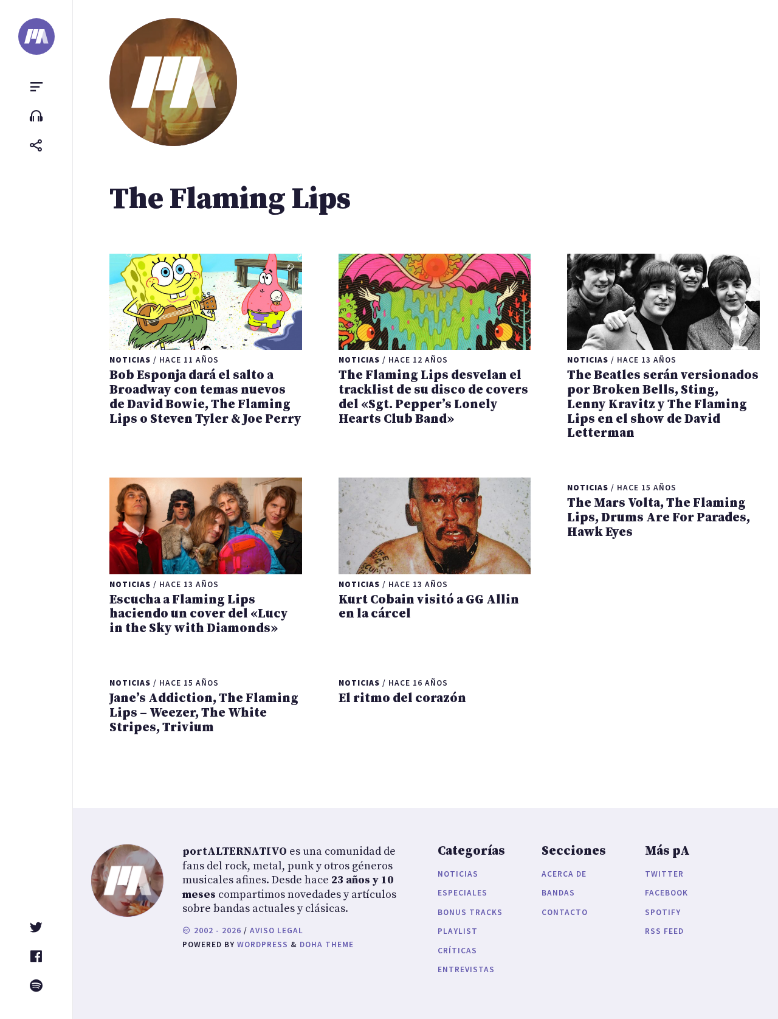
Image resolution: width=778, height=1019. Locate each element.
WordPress (262, 944)
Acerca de (564, 874)
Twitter (664, 874)
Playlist (458, 931)
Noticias (458, 874)
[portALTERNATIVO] (36, 36)
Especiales (462, 893)
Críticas (457, 950)
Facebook (666, 893)
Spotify (663, 912)
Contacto (565, 912)
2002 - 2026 (216, 930)
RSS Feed (664, 931)
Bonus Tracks (470, 912)
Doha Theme (327, 944)
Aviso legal (276, 930)
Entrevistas (466, 969)
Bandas (558, 893)
